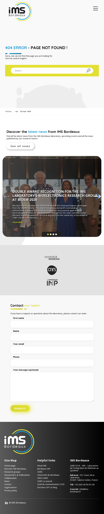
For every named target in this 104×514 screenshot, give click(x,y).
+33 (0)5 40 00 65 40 (85, 484)
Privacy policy (10, 490)
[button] (98, 196)
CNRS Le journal (44, 481)
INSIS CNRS (42, 478)
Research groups (12, 472)
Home (8, 111)
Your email (18, 344)
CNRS (39, 472)
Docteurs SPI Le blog (47, 487)
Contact (8, 484)
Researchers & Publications (17, 475)
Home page (9, 465)
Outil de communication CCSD (50, 484)
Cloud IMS (41, 465)
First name (18, 318)
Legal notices (10, 487)
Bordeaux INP (43, 468)
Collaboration (10, 478)
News (7, 481)
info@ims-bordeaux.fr (79, 490)
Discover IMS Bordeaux (15, 468)
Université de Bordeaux (48, 475)
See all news (20, 146)
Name (16, 331)
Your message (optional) (25, 370)
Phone (16, 357)
